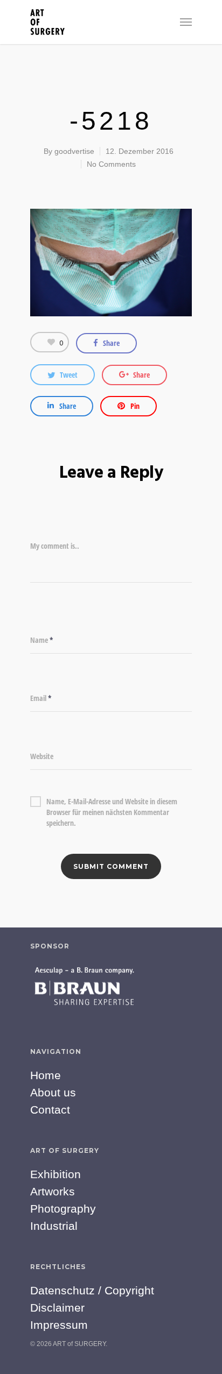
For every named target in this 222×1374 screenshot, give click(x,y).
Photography (63, 1208)
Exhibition (55, 1174)
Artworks (52, 1191)
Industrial (54, 1226)
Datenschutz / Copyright (92, 1290)
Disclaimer (57, 1307)
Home (45, 1075)
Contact (50, 1109)
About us (53, 1092)
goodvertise (74, 151)
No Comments (111, 164)
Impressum (59, 1325)
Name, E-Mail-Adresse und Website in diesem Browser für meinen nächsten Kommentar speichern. (111, 801)
